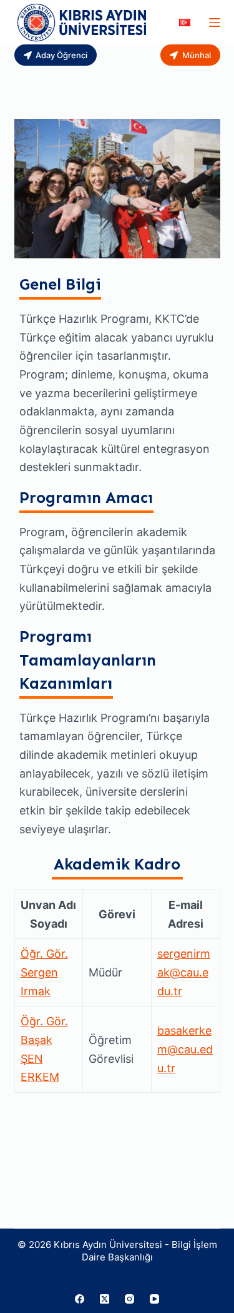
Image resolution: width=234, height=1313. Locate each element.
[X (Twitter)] (104, 1299)
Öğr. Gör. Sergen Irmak (44, 972)
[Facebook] (79, 1299)
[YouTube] (154, 1299)
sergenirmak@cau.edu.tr (183, 972)
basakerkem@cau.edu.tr (185, 1049)
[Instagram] (129, 1299)
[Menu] (214, 22)
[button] (184, 22)
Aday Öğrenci (61, 55)
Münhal (196, 55)
